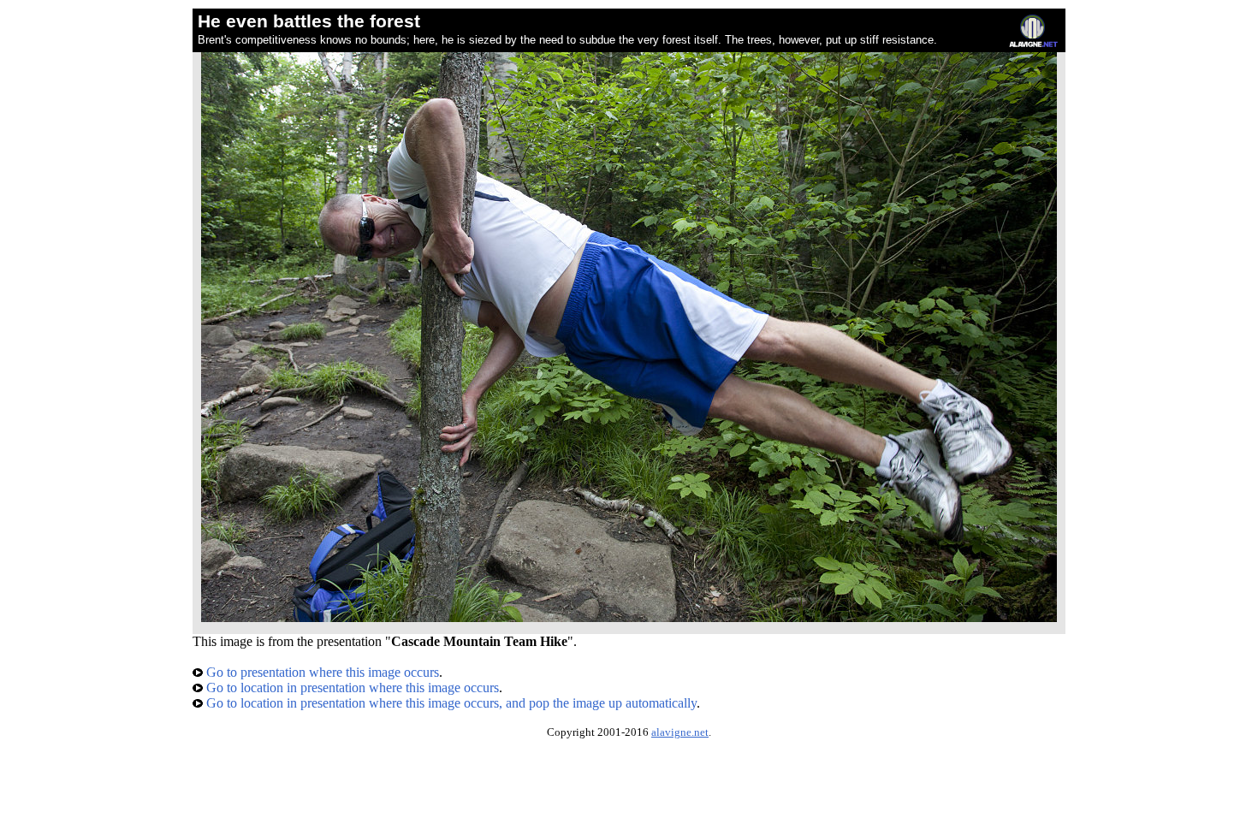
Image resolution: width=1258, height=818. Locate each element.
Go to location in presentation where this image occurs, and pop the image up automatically (450, 703)
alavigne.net (680, 732)
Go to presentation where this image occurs (321, 672)
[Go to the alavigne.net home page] (1033, 43)
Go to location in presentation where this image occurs (351, 687)
